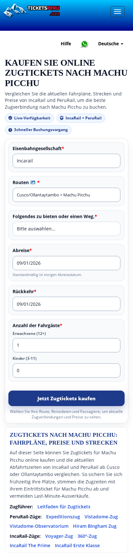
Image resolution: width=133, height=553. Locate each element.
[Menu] (117, 11)
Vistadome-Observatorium (39, 526)
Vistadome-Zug (101, 517)
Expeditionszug (63, 517)
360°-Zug (87, 536)
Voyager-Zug (59, 536)
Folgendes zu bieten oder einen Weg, (55, 216)
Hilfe (66, 43)
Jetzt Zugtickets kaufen (66, 398)
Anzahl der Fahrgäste (37, 325)
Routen (26, 182)
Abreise (22, 250)
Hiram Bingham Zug (95, 526)
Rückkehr (24, 291)
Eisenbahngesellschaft (38, 148)
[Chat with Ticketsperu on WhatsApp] (84, 44)
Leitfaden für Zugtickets (63, 506)
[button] (33, 182)
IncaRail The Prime (30, 545)
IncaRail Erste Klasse (77, 545)
